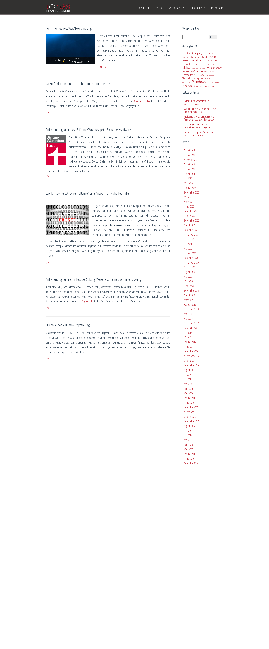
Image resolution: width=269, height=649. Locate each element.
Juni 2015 (188, 435)
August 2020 (189, 271)
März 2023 (188, 201)
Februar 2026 (190, 155)
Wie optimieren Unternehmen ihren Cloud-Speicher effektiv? (200, 110)
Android (185, 53)
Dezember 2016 (191, 351)
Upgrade (200, 78)
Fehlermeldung (207, 61)
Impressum (217, 8)
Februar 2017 (190, 341)
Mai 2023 (188, 197)
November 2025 (191, 159)
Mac (216, 64)
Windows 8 (216, 82)
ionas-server (203, 64)
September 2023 (191, 192)
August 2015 (189, 425)
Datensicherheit (196, 57)
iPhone (210, 64)
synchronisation (212, 75)
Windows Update (201, 86)
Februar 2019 (190, 304)
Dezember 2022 (191, 211)
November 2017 (191, 323)
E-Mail (199, 60)
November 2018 (191, 309)
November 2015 (191, 411)
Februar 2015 (190, 453)
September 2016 (191, 365)
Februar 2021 (190, 253)
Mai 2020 (188, 276)
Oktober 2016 (190, 360)
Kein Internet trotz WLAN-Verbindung (69, 28)
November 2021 (191, 234)
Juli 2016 (187, 374)
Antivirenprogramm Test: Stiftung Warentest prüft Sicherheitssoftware (88, 129)
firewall (217, 60)
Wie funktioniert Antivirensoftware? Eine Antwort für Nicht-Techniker (88, 193)
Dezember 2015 (191, 407)
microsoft (195, 68)
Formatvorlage (187, 64)
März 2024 (188, 183)
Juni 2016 (188, 379)
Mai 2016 (188, 383)
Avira (209, 53)
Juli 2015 (187, 430)
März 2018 (188, 318)
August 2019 (189, 295)
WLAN (210, 86)
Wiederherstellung (187, 83)
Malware (187, 67)
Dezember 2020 (191, 257)
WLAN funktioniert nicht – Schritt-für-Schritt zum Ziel (78, 83)
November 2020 (191, 262)
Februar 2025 (190, 169)
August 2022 (189, 225)
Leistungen (143, 8)
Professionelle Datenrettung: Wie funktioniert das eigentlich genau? (199, 118)
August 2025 (189, 164)
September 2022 (191, 220)
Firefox (213, 61)
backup (214, 53)
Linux (213, 64)
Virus (212, 78)
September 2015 (191, 421)
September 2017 (191, 327)
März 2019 (188, 299)
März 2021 (188, 248)
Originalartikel (87, 301)
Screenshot (213, 71)
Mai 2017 (188, 337)
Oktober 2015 (190, 416)
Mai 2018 (188, 313)
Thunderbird (187, 78)
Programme (186, 71)
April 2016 (188, 388)
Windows (199, 82)
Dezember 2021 (191, 229)
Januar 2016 (189, 402)
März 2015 (188, 449)
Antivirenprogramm (198, 53)
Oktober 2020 (190, 267)
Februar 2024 (190, 187)
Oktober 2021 (190, 239)
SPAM (193, 75)
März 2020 (188, 281)
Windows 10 (188, 86)
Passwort (218, 68)
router (192, 72)
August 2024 (189, 173)
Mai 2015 (188, 439)
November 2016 (191, 355)
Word (214, 86)
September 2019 (191, 290)
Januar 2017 (189, 346)
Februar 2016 (190, 397)
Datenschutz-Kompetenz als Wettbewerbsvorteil (196, 102)
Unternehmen (198, 8)
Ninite (200, 68)
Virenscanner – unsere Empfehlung (68, 325)
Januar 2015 (189, 458)
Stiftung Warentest (201, 75)
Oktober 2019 (190, 285)
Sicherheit (186, 75)
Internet (196, 64)
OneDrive (204, 68)
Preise (159, 8)
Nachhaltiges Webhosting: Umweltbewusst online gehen (197, 126)
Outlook (211, 68)
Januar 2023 (189, 206)
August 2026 (189, 150)
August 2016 (189, 369)
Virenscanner (207, 79)
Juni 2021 (188, 243)
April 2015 (188, 444)
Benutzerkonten (186, 57)
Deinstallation (188, 60)
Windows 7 (209, 83)
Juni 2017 (188, 332)
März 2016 (188, 393)
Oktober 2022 (190, 215)
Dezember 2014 (191, 463)
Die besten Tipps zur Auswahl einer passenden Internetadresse (200, 133)
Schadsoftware (201, 71)
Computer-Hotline (142, 101)
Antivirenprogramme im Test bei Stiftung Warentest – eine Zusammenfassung (93, 279)
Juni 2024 (188, 178)
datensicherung (209, 57)
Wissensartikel (177, 8)
